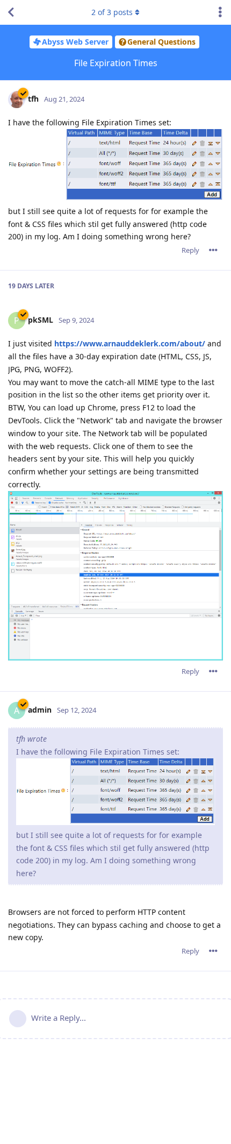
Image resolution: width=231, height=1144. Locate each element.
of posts (112, 12)
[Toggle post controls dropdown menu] (213, 250)
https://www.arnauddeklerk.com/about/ (129, 343)
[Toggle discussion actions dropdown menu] (220, 12)
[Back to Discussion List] (10, 12)
